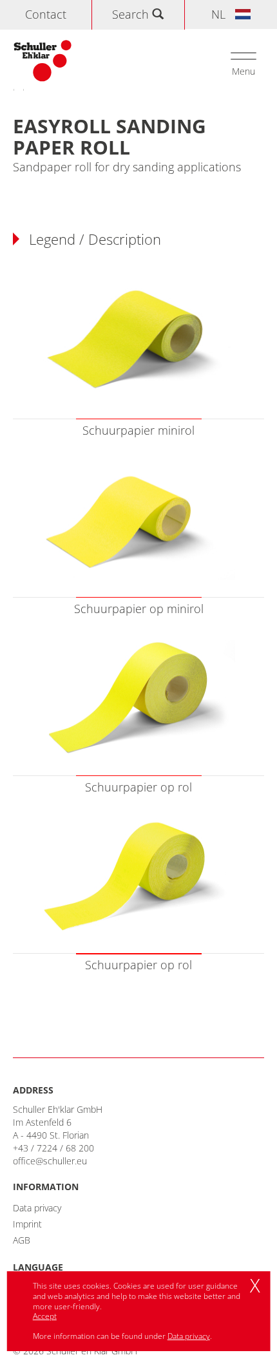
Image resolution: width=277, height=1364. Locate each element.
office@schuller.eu (50, 1161)
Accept (45, 1316)
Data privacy (37, 1208)
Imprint (27, 1224)
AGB (21, 1240)
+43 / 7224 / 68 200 (53, 1148)
